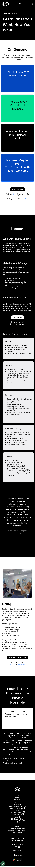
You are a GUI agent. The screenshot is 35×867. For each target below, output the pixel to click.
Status (16, 799)
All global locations (17, 844)
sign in (14, 194)
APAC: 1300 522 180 (17, 838)
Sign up (12, 324)
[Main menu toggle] (27, 4)
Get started (23, 199)
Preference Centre (16, 812)
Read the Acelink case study (12, 763)
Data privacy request (16, 806)
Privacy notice (16, 804)
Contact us (17, 798)
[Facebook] (19, 847)
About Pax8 (18, 796)
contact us (21, 324)
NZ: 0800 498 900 (17, 840)
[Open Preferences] (2, 863)
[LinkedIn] (16, 847)
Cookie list (17, 810)
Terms (16, 802)
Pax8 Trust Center (16, 808)
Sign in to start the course (13, 84)
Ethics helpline (16, 814)
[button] (20, 4)
